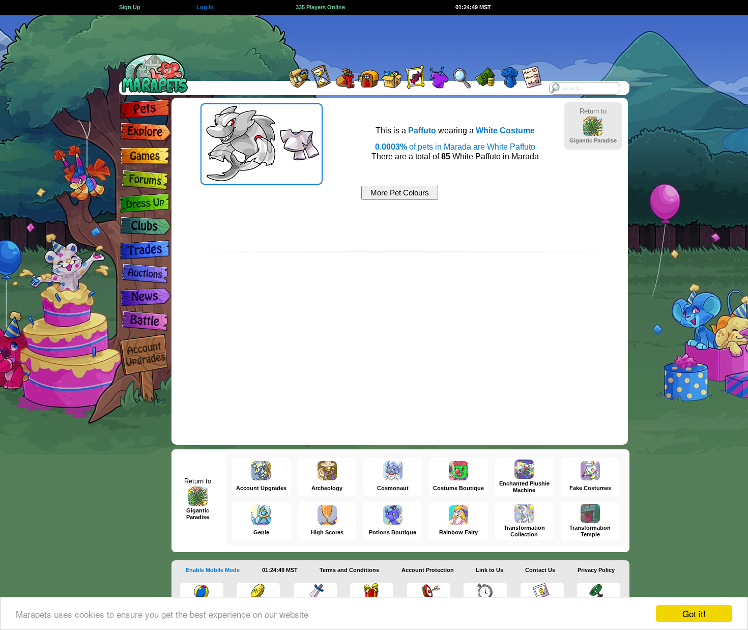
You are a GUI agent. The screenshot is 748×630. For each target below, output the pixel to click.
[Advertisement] (365, 38)
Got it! (694, 613)
